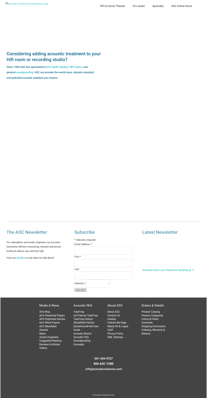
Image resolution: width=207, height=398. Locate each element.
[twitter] (101, 375)
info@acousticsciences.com (104, 369)
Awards (43, 329)
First (77, 256)
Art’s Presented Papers (52, 315)
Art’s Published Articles (52, 319)
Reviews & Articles (49, 344)
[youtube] (106, 375)
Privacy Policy (115, 333)
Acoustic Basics (82, 333)
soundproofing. (25, 72)
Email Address (83, 244)
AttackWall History (83, 322)
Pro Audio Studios (57, 67)
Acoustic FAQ (81, 337)
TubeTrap (78, 311)
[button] (197, 6)
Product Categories (152, 315)
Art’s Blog (44, 311)
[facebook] (96, 375)
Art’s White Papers (49, 322)
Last (76, 269)
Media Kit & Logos (117, 326)
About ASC (113, 311)
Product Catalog (151, 311)
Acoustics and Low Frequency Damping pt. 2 (168, 270)
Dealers (111, 319)
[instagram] (111, 375)
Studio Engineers (49, 337)
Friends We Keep (116, 322)
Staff (110, 329)
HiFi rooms (75, 67)
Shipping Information (154, 326)
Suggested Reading (50, 340)
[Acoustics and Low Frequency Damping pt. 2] (168, 253)
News (42, 333)
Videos (43, 348)
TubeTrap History (83, 319)
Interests (80, 283)
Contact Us (113, 315)
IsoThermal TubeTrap (85, 315)
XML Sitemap (115, 337)
